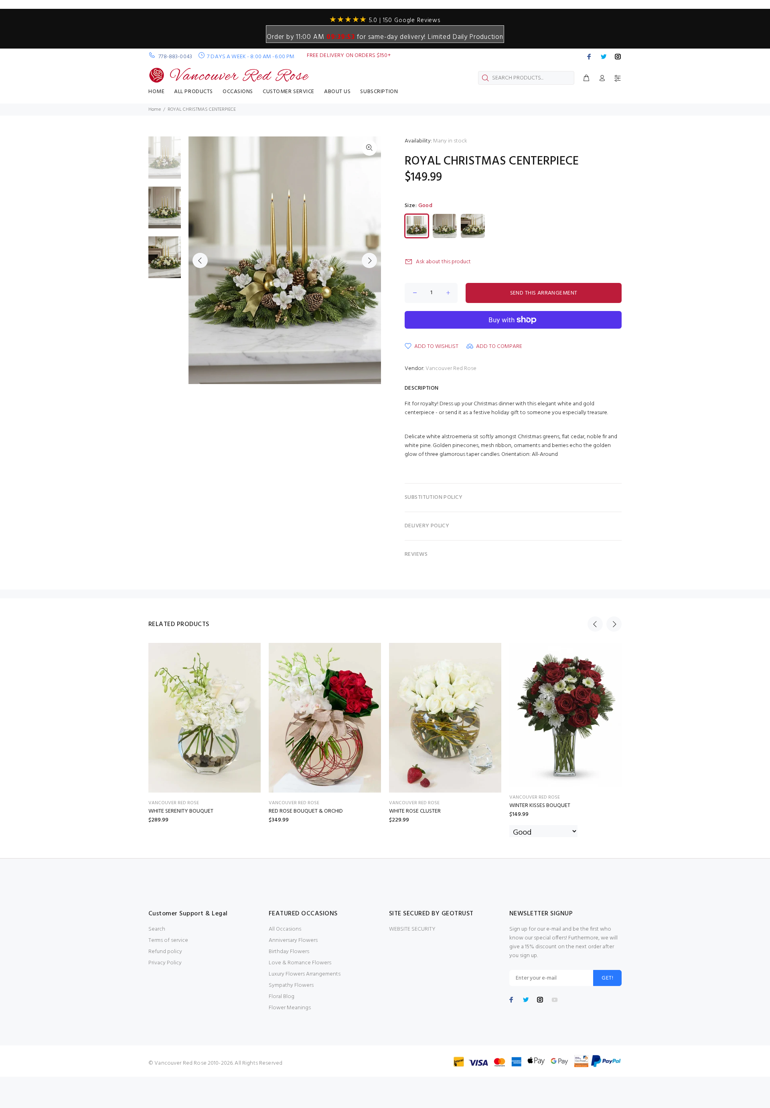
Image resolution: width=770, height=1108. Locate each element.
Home (154, 110)
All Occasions (285, 929)
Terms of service (168, 940)
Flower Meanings (290, 1007)
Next (369, 260)
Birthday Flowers (289, 951)
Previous (200, 260)
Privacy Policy (165, 963)
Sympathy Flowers (291, 985)
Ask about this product (443, 261)
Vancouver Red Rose (451, 368)
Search (156, 929)
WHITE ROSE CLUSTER (415, 811)
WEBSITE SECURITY (412, 929)
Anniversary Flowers (293, 940)
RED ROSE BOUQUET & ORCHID (306, 811)
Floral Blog (281, 996)
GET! (607, 978)
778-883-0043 (175, 56)
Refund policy (165, 951)
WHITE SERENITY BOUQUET (180, 811)
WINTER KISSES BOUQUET (539, 805)
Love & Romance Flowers (300, 963)
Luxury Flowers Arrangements (304, 974)
